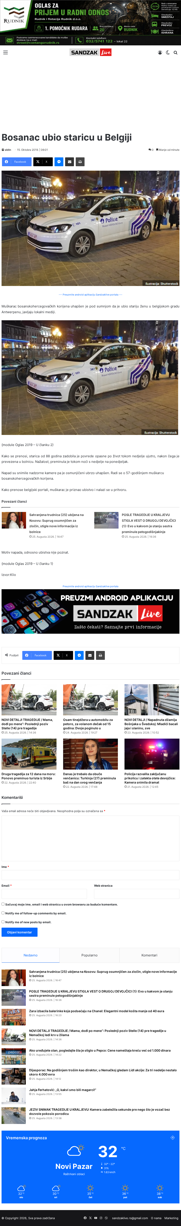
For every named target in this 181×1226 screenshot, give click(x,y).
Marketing (171, 1218)
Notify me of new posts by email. (28, 922)
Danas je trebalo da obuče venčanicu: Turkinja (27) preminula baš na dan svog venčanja (89, 778)
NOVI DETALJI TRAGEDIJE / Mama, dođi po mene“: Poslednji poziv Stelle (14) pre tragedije (27, 724)
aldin (8, 149)
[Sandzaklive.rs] (90, 52)
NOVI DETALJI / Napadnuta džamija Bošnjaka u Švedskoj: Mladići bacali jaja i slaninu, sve (151, 724)
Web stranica (103, 885)
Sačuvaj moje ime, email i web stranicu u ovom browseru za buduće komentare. (61, 904)
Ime (5, 867)
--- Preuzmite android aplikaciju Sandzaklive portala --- (90, 294)
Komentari (149, 955)
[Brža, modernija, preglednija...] (90, 611)
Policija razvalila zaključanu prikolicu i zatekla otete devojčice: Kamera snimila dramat (149, 778)
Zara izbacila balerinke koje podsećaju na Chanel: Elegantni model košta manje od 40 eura (96, 1011)
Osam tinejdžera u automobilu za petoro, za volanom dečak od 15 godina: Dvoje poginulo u (88, 724)
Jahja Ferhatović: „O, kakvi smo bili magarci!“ (62, 1090)
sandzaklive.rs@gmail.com (130, 1218)
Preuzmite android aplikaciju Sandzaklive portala (90, 586)
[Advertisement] (90, 93)
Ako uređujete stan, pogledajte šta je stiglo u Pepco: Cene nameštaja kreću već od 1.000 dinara (100, 1050)
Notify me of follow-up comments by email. (35, 913)
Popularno (89, 955)
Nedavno (31, 955)
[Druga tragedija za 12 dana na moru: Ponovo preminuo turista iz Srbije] (29, 754)
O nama (156, 1218)
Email (7, 885)
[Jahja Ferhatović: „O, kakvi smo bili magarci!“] (14, 1096)
